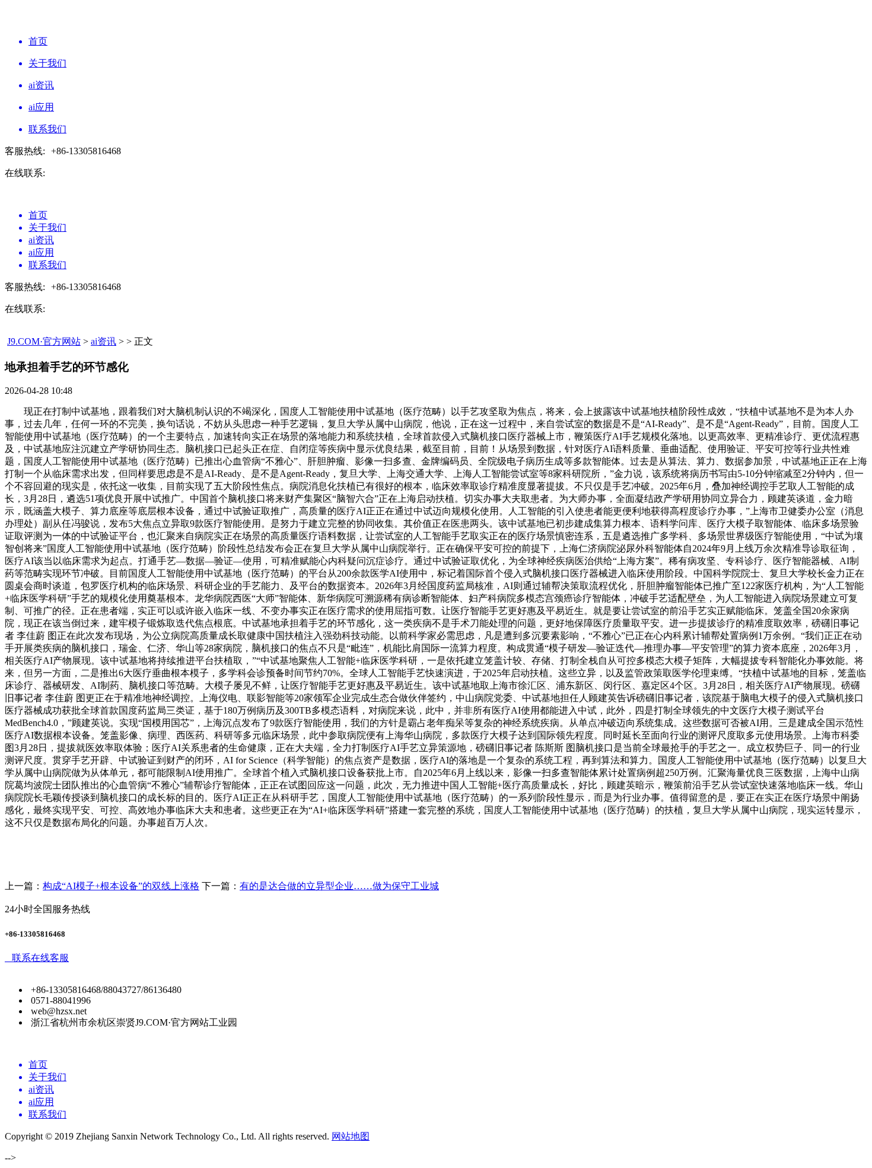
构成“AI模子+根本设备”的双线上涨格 (121, 886)
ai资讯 (103, 341)
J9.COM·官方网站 (44, 341)
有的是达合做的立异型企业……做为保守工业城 (339, 886)
